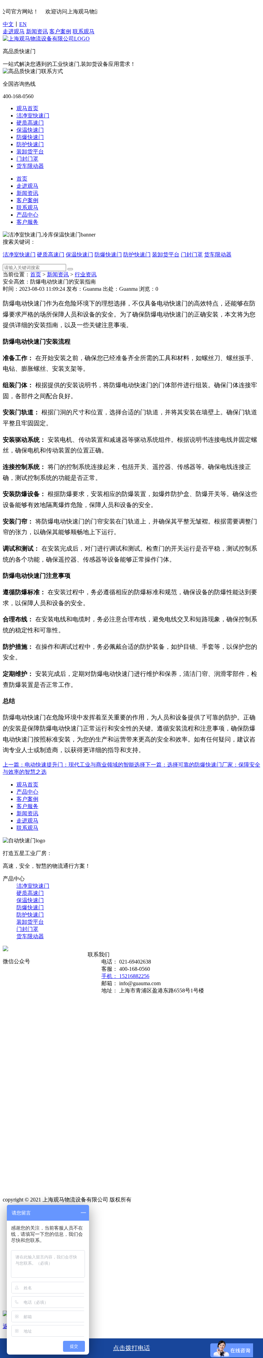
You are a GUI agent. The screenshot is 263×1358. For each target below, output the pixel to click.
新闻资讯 (37, 31)
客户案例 (60, 31)
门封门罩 (27, 159)
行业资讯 (86, 274)
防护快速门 (30, 144)
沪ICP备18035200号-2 (158, 1199)
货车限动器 (30, 166)
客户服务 (27, 222)
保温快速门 (30, 130)
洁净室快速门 (32, 115)
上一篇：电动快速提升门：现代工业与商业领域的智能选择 (74, 765)
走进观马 (14, 31)
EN (23, 24)
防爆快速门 (30, 137)
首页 (21, 179)
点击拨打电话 (131, 1348)
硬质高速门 (30, 123)
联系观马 (84, 31)
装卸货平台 (30, 151)
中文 (8, 24)
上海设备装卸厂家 (86, 1141)
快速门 (86, 1008)
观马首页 (27, 108)
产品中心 (27, 215)
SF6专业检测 (87, 1059)
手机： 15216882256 (125, 976)
